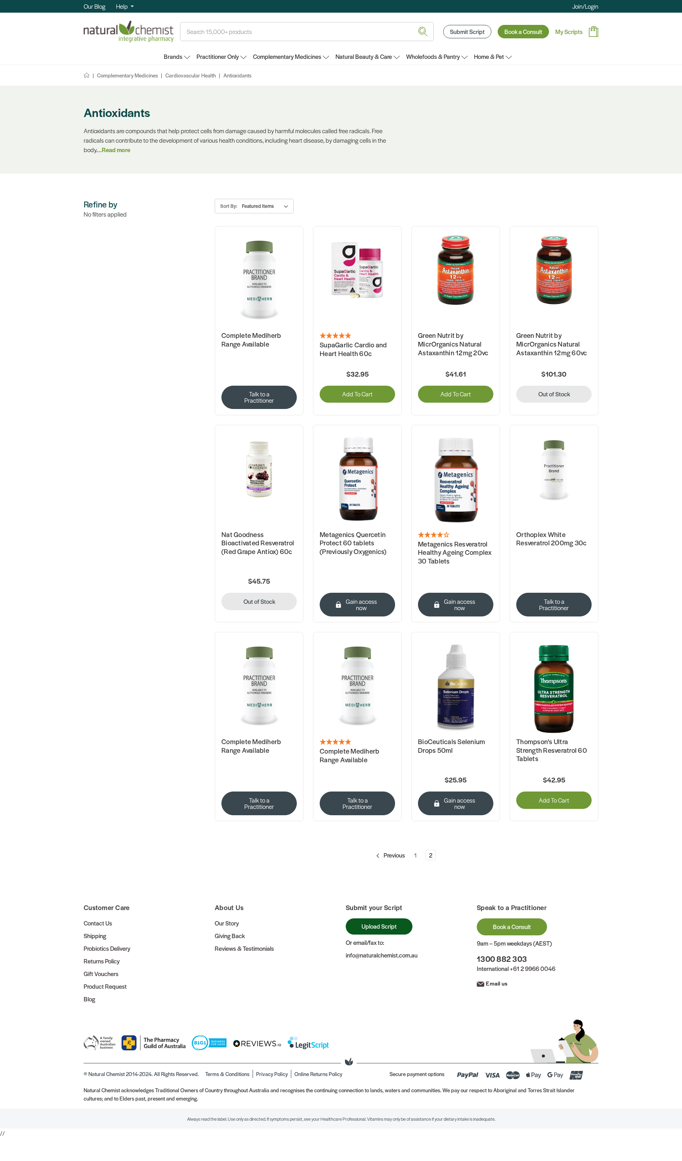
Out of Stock (554, 394)
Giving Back (230, 935)
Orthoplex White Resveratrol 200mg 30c (551, 538)
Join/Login (585, 6)
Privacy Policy (272, 1074)
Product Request (105, 986)
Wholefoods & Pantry (433, 56)
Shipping (95, 935)
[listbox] (266, 206)
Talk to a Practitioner (259, 397)
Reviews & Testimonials (244, 948)
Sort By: (228, 205)
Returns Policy (102, 961)
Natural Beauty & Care (363, 56)
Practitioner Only (218, 56)
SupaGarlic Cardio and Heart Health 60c (353, 349)
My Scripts (569, 31)
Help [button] (122, 6)
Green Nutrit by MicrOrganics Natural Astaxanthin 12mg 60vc (551, 344)
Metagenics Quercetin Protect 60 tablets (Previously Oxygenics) (353, 543)
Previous (393, 855)
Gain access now (361, 604)
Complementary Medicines (287, 56)
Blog (89, 999)
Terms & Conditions (227, 1074)
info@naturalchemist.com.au (382, 955)
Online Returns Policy (318, 1074)
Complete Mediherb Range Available (251, 339)
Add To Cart (357, 394)
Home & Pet (489, 56)
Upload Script (379, 926)
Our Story (227, 923)
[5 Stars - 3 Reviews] (357, 742)
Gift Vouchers (101, 973)
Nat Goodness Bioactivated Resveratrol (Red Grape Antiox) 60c (257, 543)
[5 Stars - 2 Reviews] (357, 336)
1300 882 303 (502, 959)
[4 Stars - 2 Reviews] (455, 535)
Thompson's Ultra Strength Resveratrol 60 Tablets (551, 750)
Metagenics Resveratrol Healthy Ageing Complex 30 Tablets (455, 552)
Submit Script (467, 31)
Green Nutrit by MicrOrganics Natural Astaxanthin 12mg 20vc (453, 344)
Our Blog (94, 6)
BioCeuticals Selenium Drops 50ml (451, 745)
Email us (497, 983)
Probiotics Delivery (107, 948)
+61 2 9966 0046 (532, 968)
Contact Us (98, 923)
